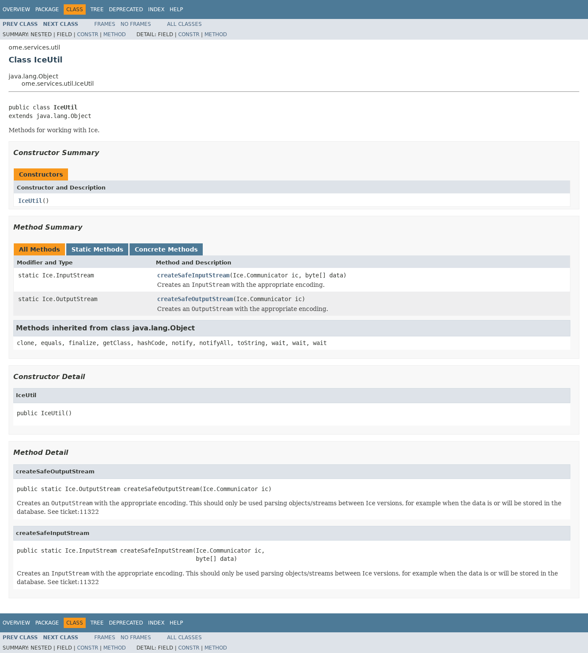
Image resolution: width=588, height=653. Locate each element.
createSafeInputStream (193, 275)
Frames (104, 24)
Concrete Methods (166, 249)
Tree (97, 9)
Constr (87, 34)
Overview (16, 9)
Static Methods (97, 249)
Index (156, 9)
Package (47, 9)
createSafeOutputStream (195, 298)
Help (176, 9)
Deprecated (126, 9)
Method (114, 34)
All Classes (184, 24)
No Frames (136, 24)
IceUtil (30, 200)
